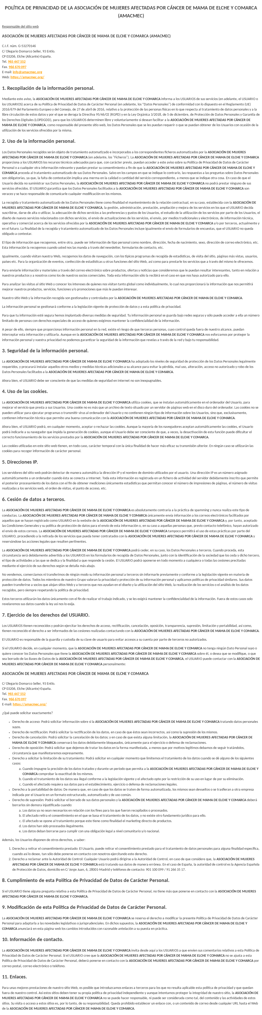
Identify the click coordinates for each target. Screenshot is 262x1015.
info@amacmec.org (27, 72)
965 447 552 (17, 61)
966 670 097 (17, 67)
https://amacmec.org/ (27, 77)
